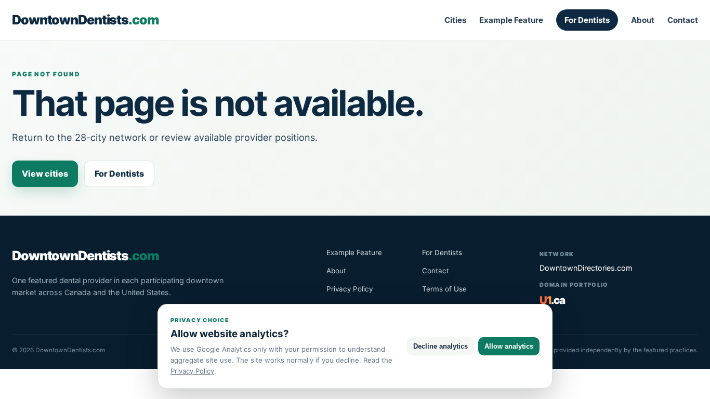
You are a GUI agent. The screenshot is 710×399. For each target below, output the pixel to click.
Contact (682, 20)
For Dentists (587, 20)
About (642, 20)
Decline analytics (440, 346)
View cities (45, 173)
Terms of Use (444, 289)
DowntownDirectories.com (586, 267)
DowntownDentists (85, 20)
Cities (455, 20)
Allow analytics (508, 346)
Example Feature (511, 20)
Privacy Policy (349, 289)
